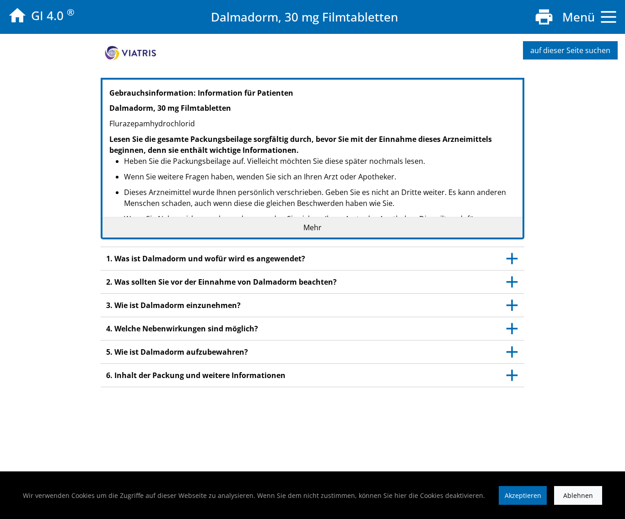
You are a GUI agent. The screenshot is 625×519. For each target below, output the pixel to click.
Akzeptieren (523, 495)
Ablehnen (578, 495)
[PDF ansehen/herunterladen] (544, 17)
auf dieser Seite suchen (570, 50)
